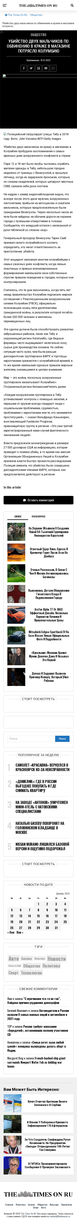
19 (11, 922)
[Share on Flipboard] (38, 68)
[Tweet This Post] (31, 68)
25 (65, 922)
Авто (14, 958)
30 (47, 928)
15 (38, 916)
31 (56, 928)
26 (11, 928)
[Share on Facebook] (24, 68)
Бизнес (26, 958)
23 (47, 922)
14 (29, 916)
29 (38, 928)
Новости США (15, 965)
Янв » (19, 932)
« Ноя (10, 932)
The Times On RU (17, 15)
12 (11, 916)
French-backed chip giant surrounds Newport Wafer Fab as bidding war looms (36, 1062)
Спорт (13, 972)
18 (65, 916)
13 (20, 916)
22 (38, 922)
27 (20, 928)
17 (56, 916)
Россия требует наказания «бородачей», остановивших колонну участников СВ (37, 1030)
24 (56, 922)
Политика (51, 966)
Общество (36, 15)
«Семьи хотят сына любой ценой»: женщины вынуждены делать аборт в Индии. (36, 1046)
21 (29, 922)
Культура (40, 958)
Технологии (31, 972)
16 (47, 916)
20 (20, 922)
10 (56, 910)
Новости (56, 958)
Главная (9, 1204)
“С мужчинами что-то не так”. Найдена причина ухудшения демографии (34, 1001)
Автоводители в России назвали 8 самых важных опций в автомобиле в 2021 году (38, 1014)
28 (29, 928)
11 (65, 910)
